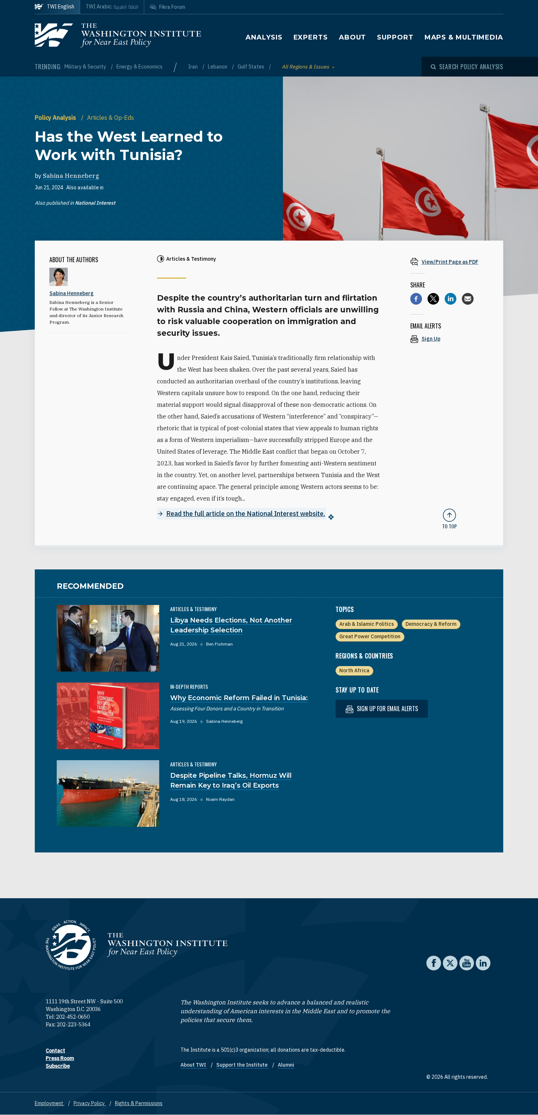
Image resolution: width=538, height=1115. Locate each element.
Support (395, 37)
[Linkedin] (450, 299)
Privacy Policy (90, 1103)
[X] (433, 299)
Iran (193, 66)
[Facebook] (416, 299)
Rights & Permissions (138, 1103)
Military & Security (85, 66)
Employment (49, 1103)
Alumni (286, 1065)
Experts (311, 37)
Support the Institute (242, 1065)
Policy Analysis (56, 117)
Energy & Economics (139, 66)
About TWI (193, 1065)
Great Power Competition (369, 636)
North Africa (354, 670)
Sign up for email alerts (386, 708)
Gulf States (251, 66)
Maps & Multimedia (464, 37)
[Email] (468, 299)
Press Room (60, 1058)
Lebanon (218, 66)
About (352, 37)
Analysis (264, 37)
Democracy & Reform (431, 624)
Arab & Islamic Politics (366, 624)
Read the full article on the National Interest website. (245, 513)
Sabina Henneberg (71, 175)
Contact (55, 1050)
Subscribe (58, 1066)
